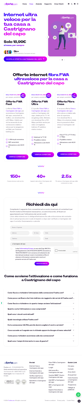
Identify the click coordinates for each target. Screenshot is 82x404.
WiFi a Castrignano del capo (56, 386)
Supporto (48, 4)
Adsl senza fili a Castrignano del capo (56, 371)
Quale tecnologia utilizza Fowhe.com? (23, 320)
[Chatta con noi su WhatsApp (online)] (78, 394)
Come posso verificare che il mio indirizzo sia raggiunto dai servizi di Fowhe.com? (40, 298)
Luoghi (51, 367)
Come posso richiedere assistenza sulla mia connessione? (31, 336)
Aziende (39, 4)
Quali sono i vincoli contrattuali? (21, 314)
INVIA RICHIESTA (41, 263)
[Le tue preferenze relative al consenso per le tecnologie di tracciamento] (1, 303)
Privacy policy (61, 400)
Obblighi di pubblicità (71, 388)
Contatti (71, 369)
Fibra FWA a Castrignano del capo (57, 363)
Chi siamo (71, 366)
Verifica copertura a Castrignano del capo (36, 377)
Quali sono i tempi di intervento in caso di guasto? (28, 341)
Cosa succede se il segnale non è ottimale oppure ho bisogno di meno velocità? (39, 330)
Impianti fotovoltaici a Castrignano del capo (56, 391)
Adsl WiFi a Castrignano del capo (56, 381)
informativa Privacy (27, 248)
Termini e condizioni (50, 400)
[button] (62, 59)
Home (25, 4)
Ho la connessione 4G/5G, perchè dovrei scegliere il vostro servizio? (35, 325)
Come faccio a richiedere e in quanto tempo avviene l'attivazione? (34, 303)
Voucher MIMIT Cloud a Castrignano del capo (56, 376)
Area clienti (59, 4)
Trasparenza (72, 385)
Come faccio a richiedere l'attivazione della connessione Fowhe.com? (36, 293)
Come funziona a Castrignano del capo (73, 380)
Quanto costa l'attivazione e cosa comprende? (27, 309)
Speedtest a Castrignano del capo (37, 381)
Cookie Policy (70, 400)
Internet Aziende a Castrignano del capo (36, 372)
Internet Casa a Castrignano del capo (36, 367)
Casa (31, 4)
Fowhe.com (11, 400)
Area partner (72, 375)
